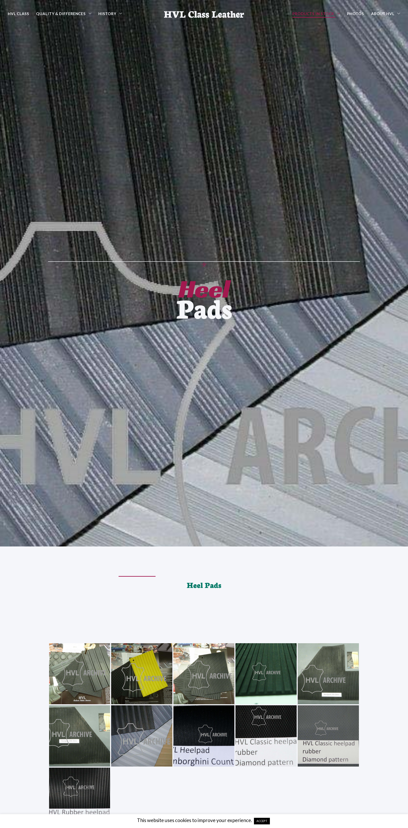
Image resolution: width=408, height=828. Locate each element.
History (107, 13)
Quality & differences (61, 13)
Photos (355, 13)
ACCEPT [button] (261, 821)
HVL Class (18, 13)
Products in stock (313, 13)
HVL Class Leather (204, 13)
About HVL (382, 13)
